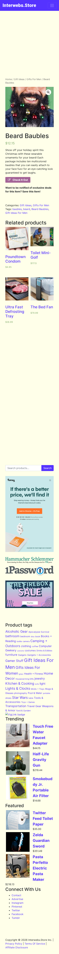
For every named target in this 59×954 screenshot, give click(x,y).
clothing (26, 646)
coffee (35, 646)
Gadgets (22, 655)
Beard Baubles (39, 209)
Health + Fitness (33, 673)
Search (47, 468)
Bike (32, 637)
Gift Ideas (19, 79)
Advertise (17, 899)
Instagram (17, 902)
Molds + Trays (37, 689)
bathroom (12, 636)
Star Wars (20, 697)
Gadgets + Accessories (39, 655)
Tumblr (16, 917)
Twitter (16, 910)
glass (21, 674)
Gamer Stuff (14, 661)
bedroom (25, 636)
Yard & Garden (23, 710)
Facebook (17, 914)
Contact (16, 895)
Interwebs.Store (19, 5)
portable (46, 693)
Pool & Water (35, 693)
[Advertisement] (29, 41)
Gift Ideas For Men (16, 212)
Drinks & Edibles (44, 650)
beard (26, 209)
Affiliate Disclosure (16, 947)
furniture (11, 654)
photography (20, 693)
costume (20, 651)
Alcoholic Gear (16, 631)
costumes (30, 650)
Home (8, 79)
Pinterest (17, 906)
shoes (8, 698)
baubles (17, 209)
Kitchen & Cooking (19, 683)
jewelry (39, 678)
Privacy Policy (13, 943)
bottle (19, 641)
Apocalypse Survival (38, 632)
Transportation (15, 706)
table (30, 698)
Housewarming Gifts (25, 679)
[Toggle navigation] (52, 5)
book (37, 636)
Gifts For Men (34, 79)
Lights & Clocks (17, 688)
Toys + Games (28, 702)
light (42, 683)
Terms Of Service (35, 943)
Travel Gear (34, 706)
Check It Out (20, 179)
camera (26, 641)
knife (37, 684)
